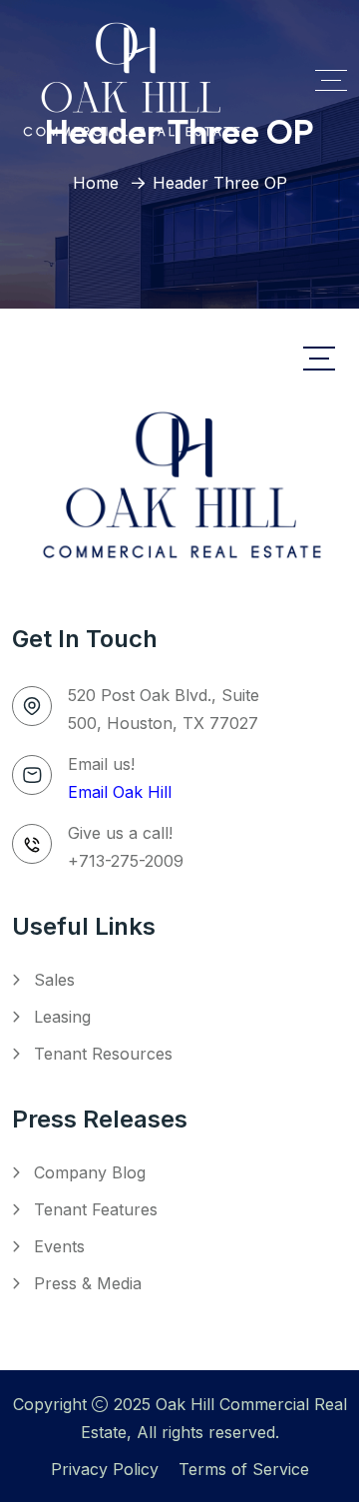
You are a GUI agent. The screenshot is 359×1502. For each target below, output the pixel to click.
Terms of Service (244, 1469)
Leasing (62, 1017)
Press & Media (88, 1283)
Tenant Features (96, 1209)
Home (96, 183)
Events (59, 1246)
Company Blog (90, 1172)
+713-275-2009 (125, 861)
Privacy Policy (105, 1469)
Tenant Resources (103, 1054)
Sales (54, 980)
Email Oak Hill (120, 792)
